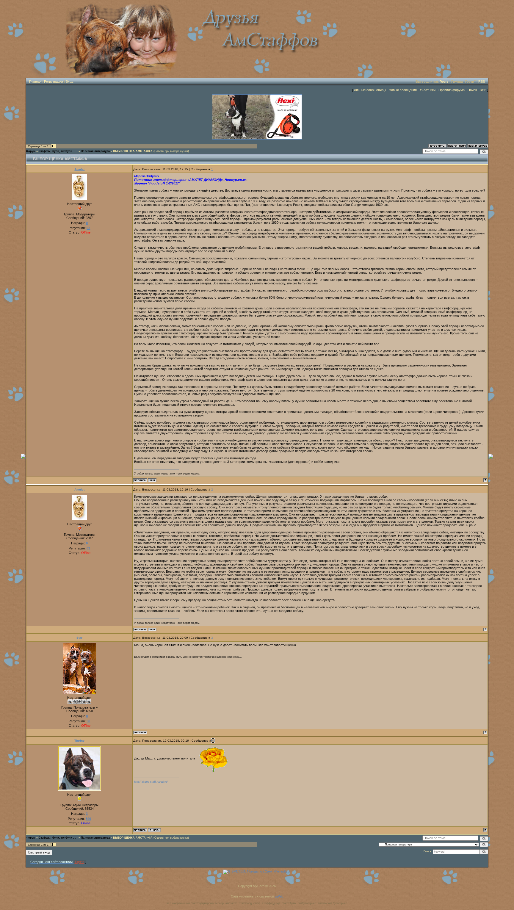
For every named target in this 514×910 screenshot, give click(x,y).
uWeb (279, 896)
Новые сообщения (403, 90)
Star (79, 637)
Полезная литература (95, 151)
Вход (69, 81)
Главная (35, 81)
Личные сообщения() (370, 90)
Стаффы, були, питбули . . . (58, 151)
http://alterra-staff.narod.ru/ (151, 781)
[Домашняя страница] (152, 480)
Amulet (79, 169)
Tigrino (79, 740)
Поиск (472, 90)
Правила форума (451, 90)
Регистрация (53, 81)
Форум (30, 151)
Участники (427, 90)
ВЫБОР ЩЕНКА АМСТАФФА (133, 151)
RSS (481, 81)
